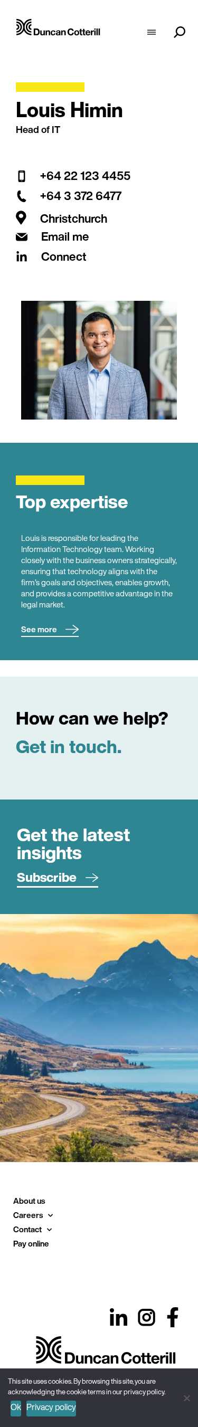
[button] (50, 630)
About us (29, 1200)
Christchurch (73, 218)
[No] (186, 1397)
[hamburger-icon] (151, 33)
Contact (27, 1229)
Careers (28, 1215)
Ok (16, 1407)
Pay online (31, 1243)
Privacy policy (51, 1407)
